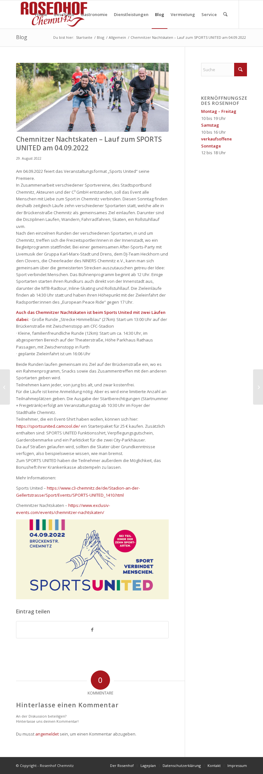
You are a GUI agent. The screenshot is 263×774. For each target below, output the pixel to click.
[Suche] (225, 14)
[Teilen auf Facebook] (92, 629)
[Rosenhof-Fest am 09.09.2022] (5, 387)
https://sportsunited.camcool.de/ (48, 426)
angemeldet (47, 734)
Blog (21, 37)
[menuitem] (41, 14)
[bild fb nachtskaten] (92, 97)
